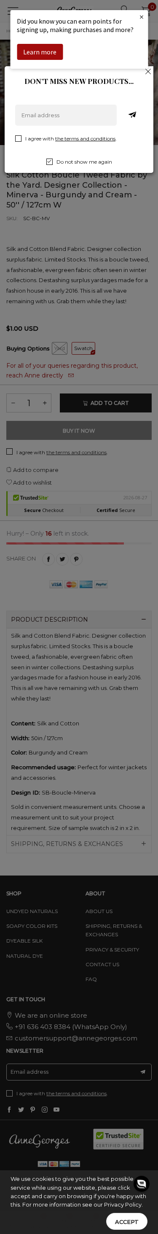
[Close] (148, 71)
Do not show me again (84, 162)
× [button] (141, 16)
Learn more (39, 52)
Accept (127, 1221)
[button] (142, 1191)
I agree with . (71, 138)
